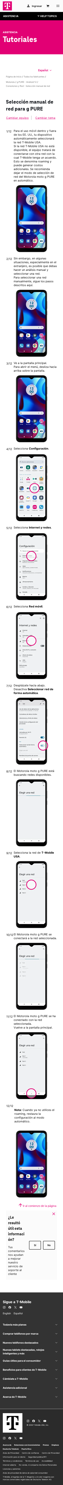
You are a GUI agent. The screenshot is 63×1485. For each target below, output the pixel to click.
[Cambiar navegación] (50, 16)
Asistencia (10, 32)
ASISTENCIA (10, 16)
